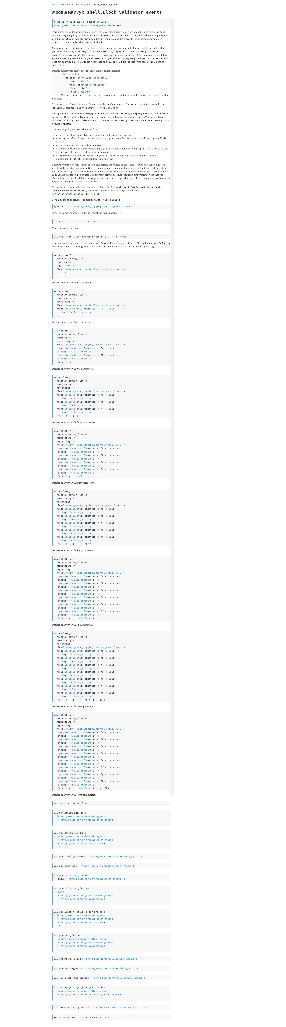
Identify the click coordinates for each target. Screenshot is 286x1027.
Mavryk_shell (84, 4)
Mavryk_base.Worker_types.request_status (87, 820)
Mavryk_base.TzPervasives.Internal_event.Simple (85, 25)
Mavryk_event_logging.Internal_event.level (93, 269)
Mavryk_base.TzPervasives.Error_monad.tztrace (90, 994)
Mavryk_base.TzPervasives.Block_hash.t (83, 816)
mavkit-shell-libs (66, 4)
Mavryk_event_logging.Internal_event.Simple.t (103, 206)
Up (53, 4)
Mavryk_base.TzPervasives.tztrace (82, 843)
